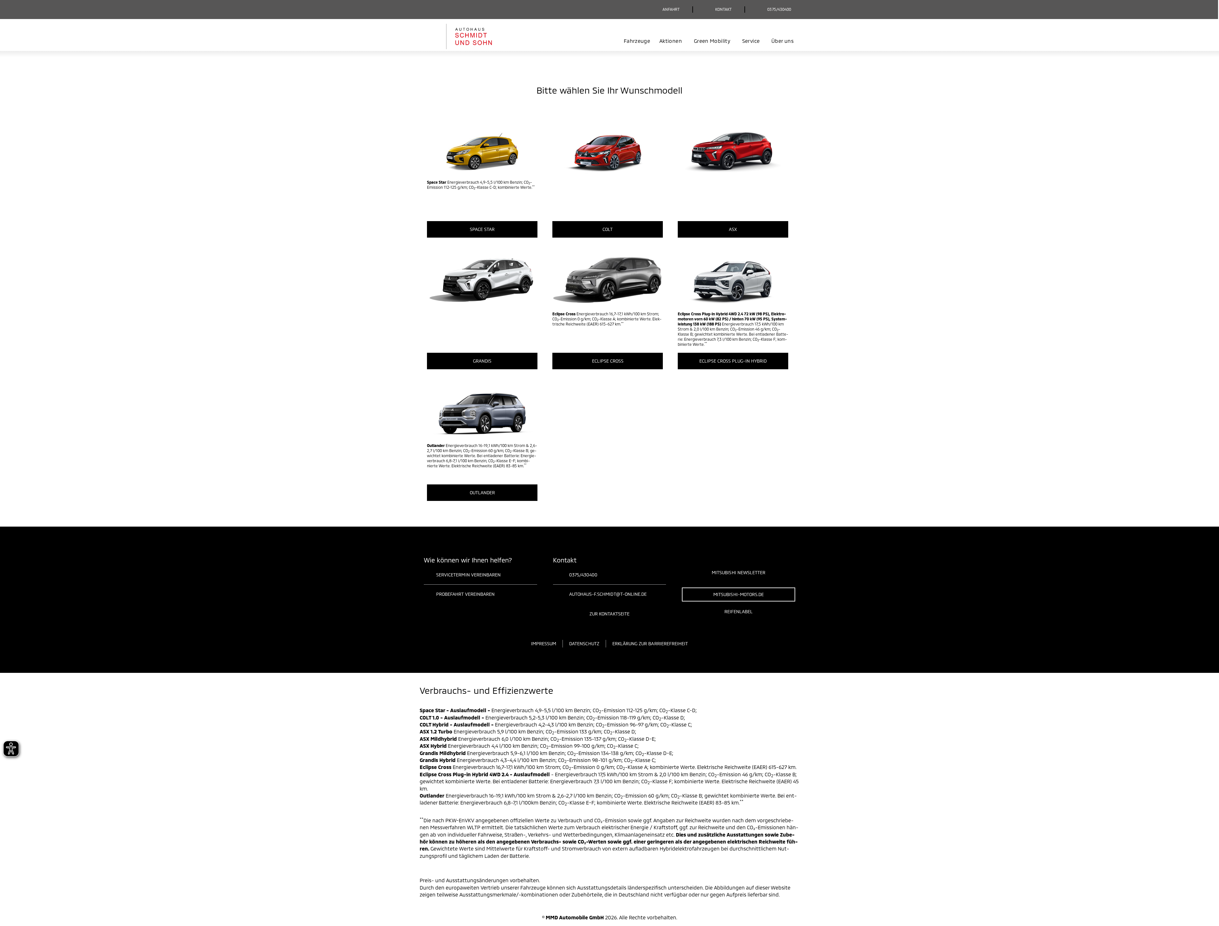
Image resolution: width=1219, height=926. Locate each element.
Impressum (543, 643)
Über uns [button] (782, 41)
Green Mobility (712, 41)
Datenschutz (584, 643)
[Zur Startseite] (467, 36)
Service (751, 41)
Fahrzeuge (637, 41)
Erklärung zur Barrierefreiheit (650, 643)
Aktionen (670, 41)
